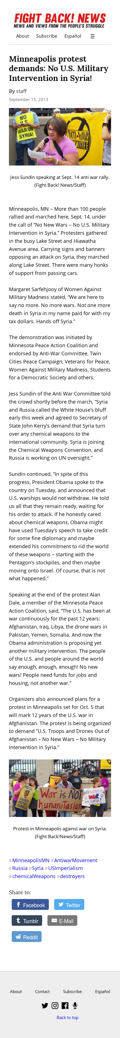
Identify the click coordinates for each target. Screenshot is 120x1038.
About (22, 36)
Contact (42, 991)
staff (21, 91)
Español (72, 36)
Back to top (67, 1017)
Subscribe (46, 36)
